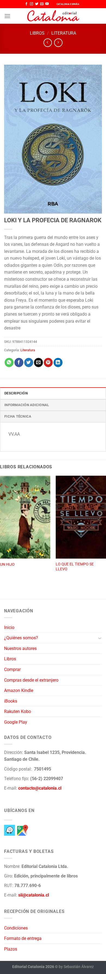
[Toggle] (100, 638)
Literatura (63, 33)
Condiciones (16, 928)
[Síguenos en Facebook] (26, 4)
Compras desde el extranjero (31, 680)
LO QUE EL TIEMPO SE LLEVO (75, 566)
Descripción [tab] (16, 393)
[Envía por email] (38, 362)
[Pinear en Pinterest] (48, 362)
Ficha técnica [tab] (17, 416)
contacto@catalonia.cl (39, 788)
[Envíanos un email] (41, 4)
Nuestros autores (20, 648)
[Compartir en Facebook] (18, 362)
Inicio (9, 627)
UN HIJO (7, 564)
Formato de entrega (23, 938)
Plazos (10, 949)
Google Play (15, 722)
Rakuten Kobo (17, 711)
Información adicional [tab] (26, 405)
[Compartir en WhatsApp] (9, 362)
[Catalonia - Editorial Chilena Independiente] (53, 16)
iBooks (10, 701)
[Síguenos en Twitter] (36, 4)
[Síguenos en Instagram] (31, 4)
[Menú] (7, 16)
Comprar (12, 669)
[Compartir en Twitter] (28, 362)
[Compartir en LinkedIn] (58, 362)
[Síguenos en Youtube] (47, 4)
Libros (37, 33)
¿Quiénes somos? (21, 637)
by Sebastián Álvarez (76, 966)
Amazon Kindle (18, 690)
